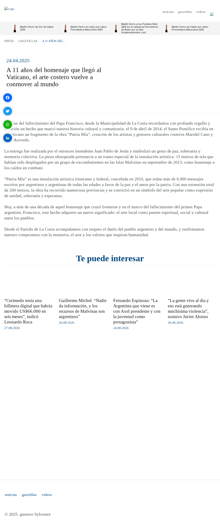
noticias (11, 494)
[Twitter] (7, 111)
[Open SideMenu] (212, 11)
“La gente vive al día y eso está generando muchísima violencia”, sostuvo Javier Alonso (188, 308)
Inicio (9, 41)
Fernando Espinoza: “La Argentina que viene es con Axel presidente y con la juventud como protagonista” (136, 311)
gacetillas (29, 494)
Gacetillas (27, 41)
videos (47, 494)
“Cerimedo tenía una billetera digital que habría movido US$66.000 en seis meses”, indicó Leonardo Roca (28, 311)
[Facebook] (7, 97)
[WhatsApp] (7, 124)
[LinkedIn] (7, 138)
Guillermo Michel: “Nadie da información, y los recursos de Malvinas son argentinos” (83, 308)
